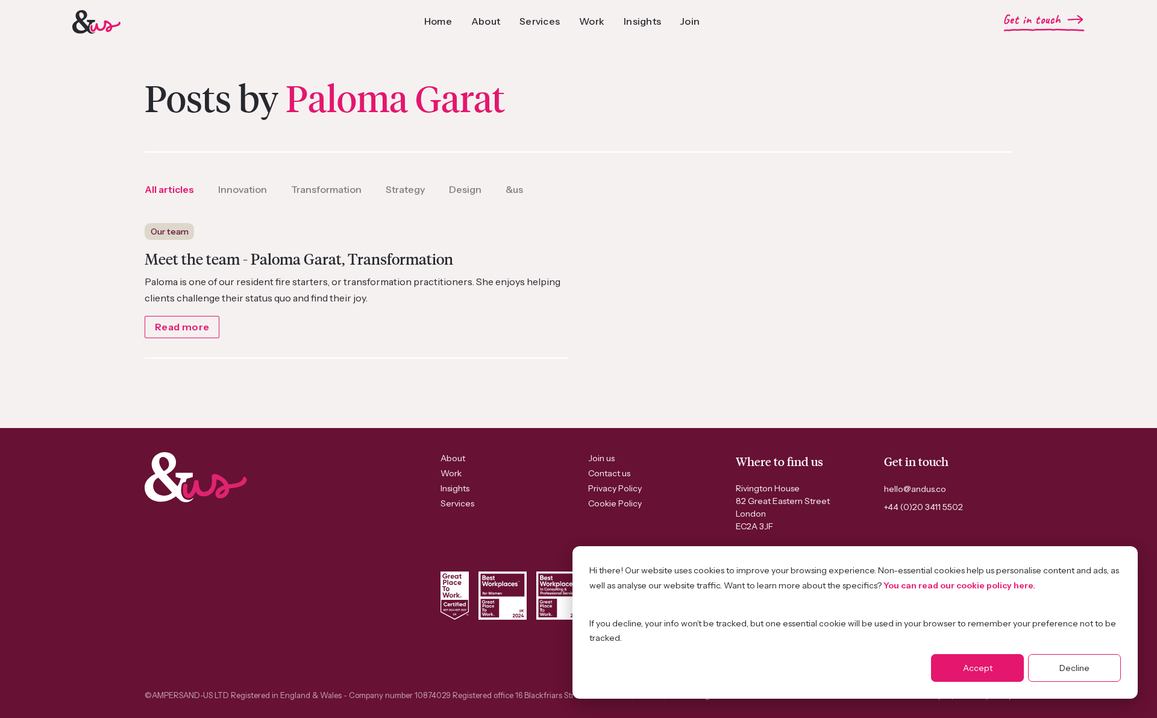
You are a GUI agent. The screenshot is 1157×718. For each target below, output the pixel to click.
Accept (977, 668)
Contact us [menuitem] (609, 473)
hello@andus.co (915, 488)
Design (465, 189)
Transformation (326, 189)
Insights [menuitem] (455, 488)
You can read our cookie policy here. (959, 585)
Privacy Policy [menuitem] (615, 488)
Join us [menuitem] (601, 458)
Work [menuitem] (451, 473)
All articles (169, 189)
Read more (182, 327)
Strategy (405, 189)
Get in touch (1032, 19)
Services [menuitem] (457, 503)
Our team (170, 231)
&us (514, 189)
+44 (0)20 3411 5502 (923, 507)
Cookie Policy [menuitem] (615, 503)
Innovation (242, 189)
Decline (1074, 668)
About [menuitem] (453, 458)
